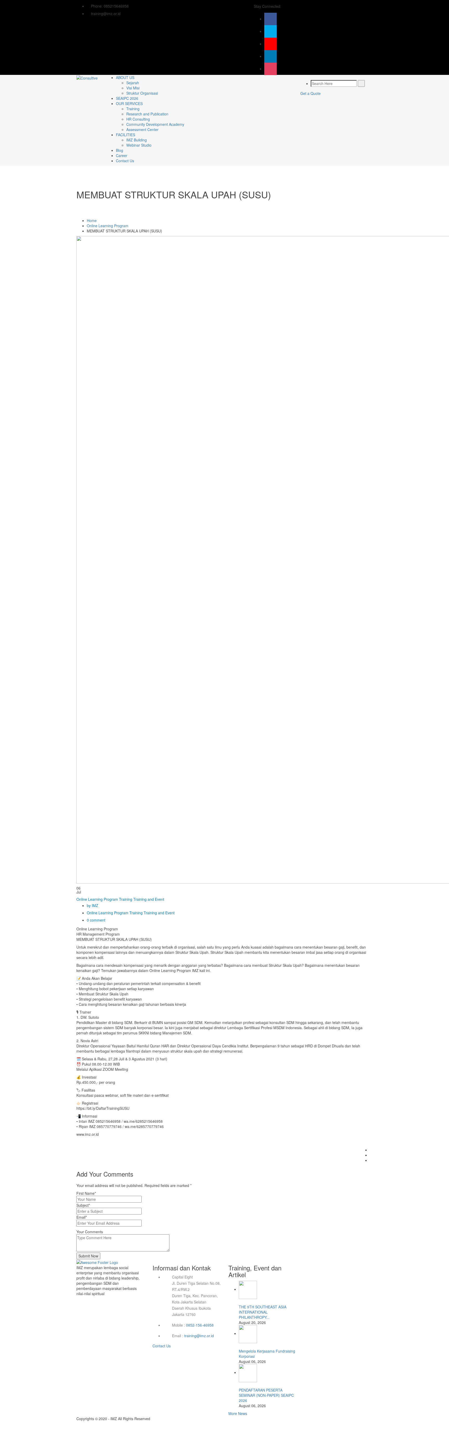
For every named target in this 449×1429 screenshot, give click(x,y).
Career (121, 155)
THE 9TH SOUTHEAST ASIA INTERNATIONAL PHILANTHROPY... (262, 1312)
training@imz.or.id (199, 1335)
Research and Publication (147, 113)
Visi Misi (133, 87)
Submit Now (88, 1255)
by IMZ (92, 905)
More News (237, 1413)
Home (92, 220)
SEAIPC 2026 (127, 98)
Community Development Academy (155, 124)
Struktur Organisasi (142, 93)
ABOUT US (125, 77)
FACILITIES (125, 134)
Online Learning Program (107, 225)
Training (133, 108)
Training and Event (148, 899)
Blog (119, 150)
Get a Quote (310, 93)
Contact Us (125, 160)
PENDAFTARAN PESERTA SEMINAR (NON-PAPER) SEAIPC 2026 (266, 1395)
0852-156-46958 (200, 1325)
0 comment (96, 920)
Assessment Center (142, 129)
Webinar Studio (138, 145)
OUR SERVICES (129, 103)
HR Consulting (138, 119)
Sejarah (132, 82)
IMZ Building (136, 139)
